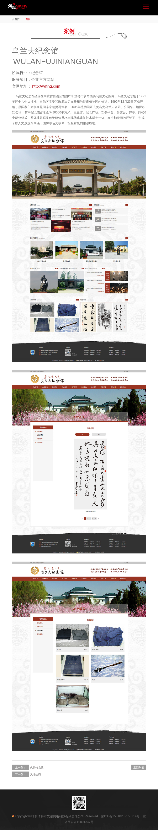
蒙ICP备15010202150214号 (122, 816)
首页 (17, 19)
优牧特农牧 (37, 767)
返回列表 (138, 767)
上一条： (20, 767)
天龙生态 (35, 774)
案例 (28, 19)
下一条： (20, 774)
